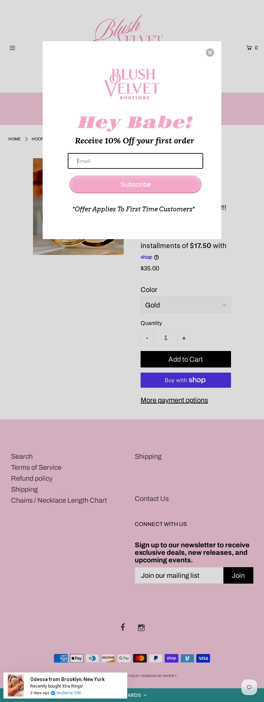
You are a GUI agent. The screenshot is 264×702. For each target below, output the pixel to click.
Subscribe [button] (135, 184)
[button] (210, 52)
